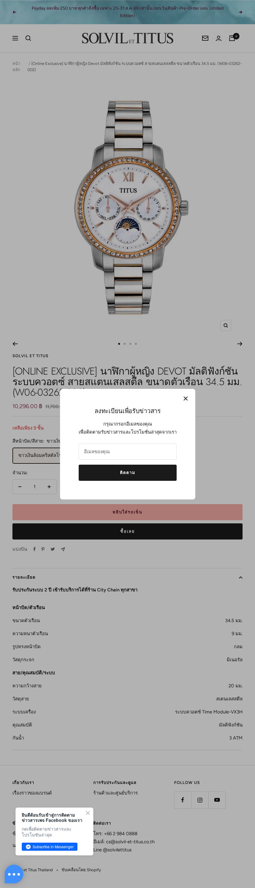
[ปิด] (185, 398)
